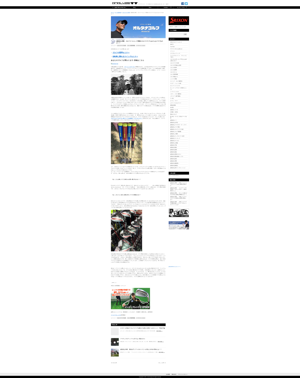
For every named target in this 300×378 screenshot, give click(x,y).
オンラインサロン (181, 7)
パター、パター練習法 (175, 93)
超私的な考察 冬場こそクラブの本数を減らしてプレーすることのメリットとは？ (178, 203)
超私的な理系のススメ (175, 154)
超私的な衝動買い (174, 163)
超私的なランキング (175, 138)
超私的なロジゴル (174, 140)
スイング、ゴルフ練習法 (176, 81)
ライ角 (172, 98)
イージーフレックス (116, 315)
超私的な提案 (173, 149)
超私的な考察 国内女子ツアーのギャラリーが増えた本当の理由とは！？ (141, 349)
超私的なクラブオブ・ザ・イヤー (178, 124)
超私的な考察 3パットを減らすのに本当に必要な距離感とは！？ (178, 193)
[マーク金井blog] (138, 37)
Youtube (166, 7)
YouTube (172, 46)
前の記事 (114, 362)
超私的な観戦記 (174, 165)
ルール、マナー (174, 100)
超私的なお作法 (174, 122)
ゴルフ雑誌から (174, 76)
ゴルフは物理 (173, 69)
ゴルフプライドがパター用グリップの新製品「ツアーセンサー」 (127, 118)
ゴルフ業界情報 (131, 45)
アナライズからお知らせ (176, 48)
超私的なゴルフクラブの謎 (176, 129)
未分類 (172, 107)
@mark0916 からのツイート (175, 266)
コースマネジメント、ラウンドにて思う (178, 56)
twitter (186, 3)
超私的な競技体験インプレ (176, 156)
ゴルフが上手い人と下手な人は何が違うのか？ (178, 60)
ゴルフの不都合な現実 (175, 65)
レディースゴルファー (175, 103)
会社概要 (168, 374)
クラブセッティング (175, 53)
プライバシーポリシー (183, 374)
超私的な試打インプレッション (178, 167)
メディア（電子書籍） (175, 96)
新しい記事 (161, 362)
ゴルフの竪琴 (173, 67)
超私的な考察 (173, 161)
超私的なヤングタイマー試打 (177, 136)
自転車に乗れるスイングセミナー (125, 56)
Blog (134, 7)
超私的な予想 (173, 145)
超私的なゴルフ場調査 (175, 131)
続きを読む (159, 331)
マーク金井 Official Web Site (119, 7)
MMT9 (171, 44)
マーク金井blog (125, 3)
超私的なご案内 (174, 133)
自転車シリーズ (174, 109)
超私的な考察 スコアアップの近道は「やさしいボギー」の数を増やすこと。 (178, 189)
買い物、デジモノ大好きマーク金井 (178, 117)
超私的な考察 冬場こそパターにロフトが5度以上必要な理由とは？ (178, 198)
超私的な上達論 (174, 142)
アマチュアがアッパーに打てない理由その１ (132, 338)
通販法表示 (174, 374)
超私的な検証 (173, 152)
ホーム (112, 12)
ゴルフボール (173, 72)
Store (150, 7)
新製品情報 (173, 105)
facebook (182, 3)
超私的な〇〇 (173, 120)
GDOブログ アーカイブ (176, 42)
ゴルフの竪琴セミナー (121, 52)
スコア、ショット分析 (175, 83)
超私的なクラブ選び (175, 127)
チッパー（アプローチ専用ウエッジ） (178, 88)
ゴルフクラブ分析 (121, 45)
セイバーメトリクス (175, 85)
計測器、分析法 (174, 112)
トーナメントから (140, 45)
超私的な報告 (173, 147)
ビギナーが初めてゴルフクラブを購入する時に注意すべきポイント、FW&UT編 (142, 328)
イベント (172, 51)
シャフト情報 (173, 78)
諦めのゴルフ (173, 114)
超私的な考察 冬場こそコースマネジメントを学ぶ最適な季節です (178, 184)
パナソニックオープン (129, 66)
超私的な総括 (173, 158)
